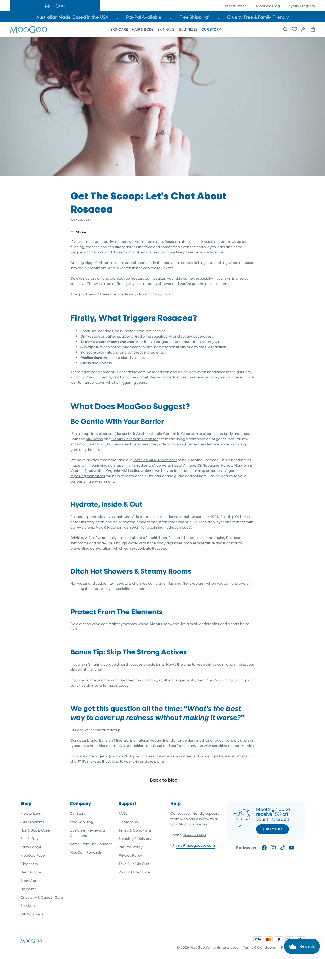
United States (235, 5)
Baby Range (30, 846)
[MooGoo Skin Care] (28, 29)
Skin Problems (32, 821)
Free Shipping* (194, 16)
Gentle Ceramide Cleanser (174, 433)
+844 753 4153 (194, 834)
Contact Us (128, 821)
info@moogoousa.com (195, 845)
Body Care (29, 880)
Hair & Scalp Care (35, 830)
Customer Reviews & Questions (87, 833)
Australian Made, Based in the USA (72, 16)
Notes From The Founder (91, 843)
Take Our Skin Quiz (134, 863)
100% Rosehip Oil (225, 516)
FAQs (123, 813)
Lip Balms (28, 888)
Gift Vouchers (31, 914)
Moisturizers (30, 813)
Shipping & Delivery (135, 838)
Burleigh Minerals (113, 740)
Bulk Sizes (28, 905)
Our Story (77, 813)
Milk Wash (136, 433)
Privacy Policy (130, 855)
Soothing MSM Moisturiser (155, 459)
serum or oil (152, 516)
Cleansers (29, 863)
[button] (55, 5)
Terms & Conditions (135, 830)
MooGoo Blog (268, 5)
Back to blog (164, 780)
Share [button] (81, 232)
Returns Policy (131, 846)
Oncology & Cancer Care (41, 897)
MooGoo (213, 680)
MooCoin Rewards (86, 852)
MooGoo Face (32, 855)
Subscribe (273, 829)
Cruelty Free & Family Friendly (258, 16)
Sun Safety (29, 838)
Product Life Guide (134, 872)
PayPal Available (143, 16)
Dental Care (30, 872)
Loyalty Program (301, 5)
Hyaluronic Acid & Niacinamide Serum (108, 527)
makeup (94, 761)
